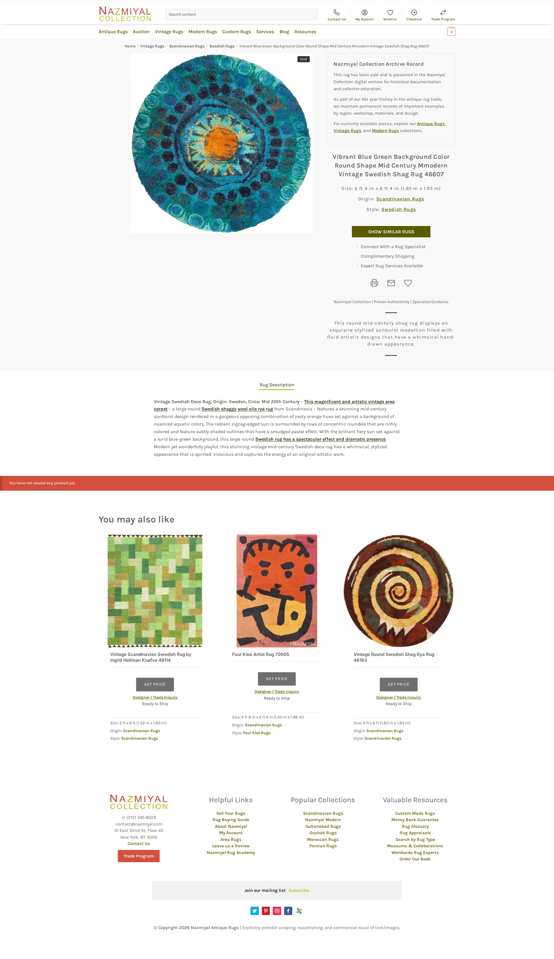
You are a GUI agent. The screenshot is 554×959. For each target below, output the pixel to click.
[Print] (374, 283)
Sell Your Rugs (230, 813)
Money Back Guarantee (415, 819)
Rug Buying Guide (231, 819)
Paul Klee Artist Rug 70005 (260, 654)
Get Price (155, 684)
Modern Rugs (385, 130)
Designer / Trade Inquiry (155, 697)
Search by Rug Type (415, 839)
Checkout (414, 19)
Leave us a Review (231, 845)
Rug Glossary (415, 826)
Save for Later (408, 283)
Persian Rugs (323, 845)
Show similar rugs (391, 231)
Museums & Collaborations (415, 845)
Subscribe (298, 890)
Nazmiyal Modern (323, 819)
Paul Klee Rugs (256, 732)
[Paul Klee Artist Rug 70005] (277, 590)
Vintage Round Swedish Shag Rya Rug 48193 (394, 657)
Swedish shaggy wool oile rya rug (237, 409)
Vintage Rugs (152, 46)
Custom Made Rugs (415, 813)
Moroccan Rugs (323, 839)
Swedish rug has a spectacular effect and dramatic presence (320, 439)
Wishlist (390, 19)
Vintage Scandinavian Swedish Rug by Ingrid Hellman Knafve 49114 (150, 657)
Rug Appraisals (415, 832)
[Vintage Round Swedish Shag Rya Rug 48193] (398, 590)
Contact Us (337, 19)
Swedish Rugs (222, 46)
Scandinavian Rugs (186, 46)
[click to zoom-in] (221, 143)
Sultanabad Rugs (323, 826)
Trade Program (443, 19)
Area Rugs (230, 839)
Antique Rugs (431, 123)
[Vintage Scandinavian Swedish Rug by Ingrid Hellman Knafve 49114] (155, 590)
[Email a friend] (391, 283)
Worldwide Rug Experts (415, 852)
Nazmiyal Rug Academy (231, 852)
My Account (364, 19)
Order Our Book (415, 859)
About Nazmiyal (231, 826)
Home (130, 46)
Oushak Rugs (323, 832)
